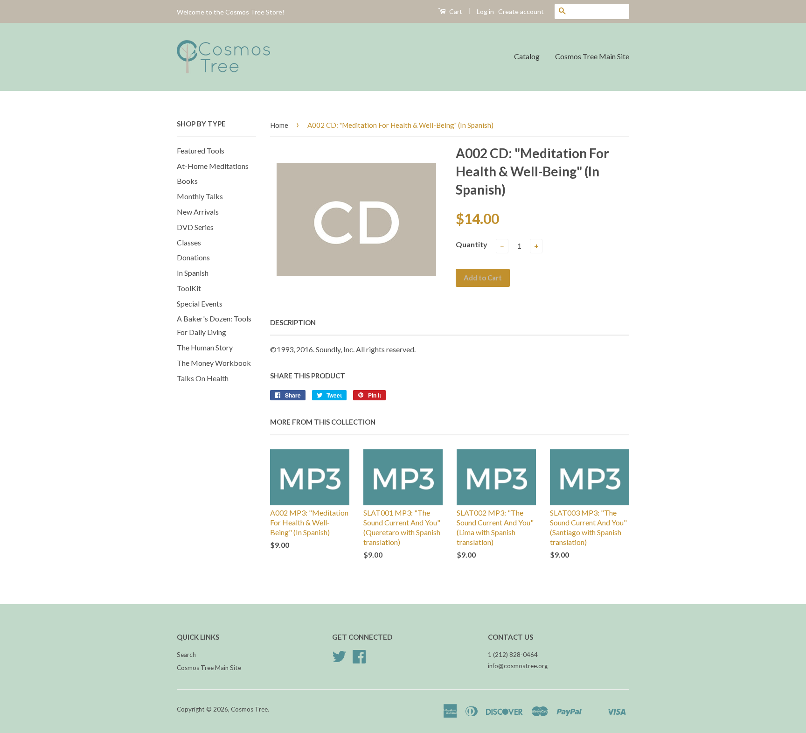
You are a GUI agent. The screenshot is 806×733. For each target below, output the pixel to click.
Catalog (527, 56)
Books (187, 180)
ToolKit (189, 288)
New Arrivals (198, 211)
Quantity (471, 244)
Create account (521, 11)
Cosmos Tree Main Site (592, 56)
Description (293, 322)
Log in (485, 11)
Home (279, 125)
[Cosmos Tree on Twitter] (339, 659)
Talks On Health (203, 378)
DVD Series (195, 227)
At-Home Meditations (213, 165)
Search (186, 654)
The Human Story (205, 347)
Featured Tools (200, 150)
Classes (189, 242)
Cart (455, 11)
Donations (193, 257)
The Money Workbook (214, 362)
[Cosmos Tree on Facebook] (359, 659)
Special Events (199, 303)
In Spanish (192, 272)
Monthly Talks (200, 196)
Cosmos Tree (249, 709)
